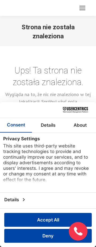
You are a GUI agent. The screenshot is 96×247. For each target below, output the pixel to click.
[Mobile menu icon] (82, 8)
